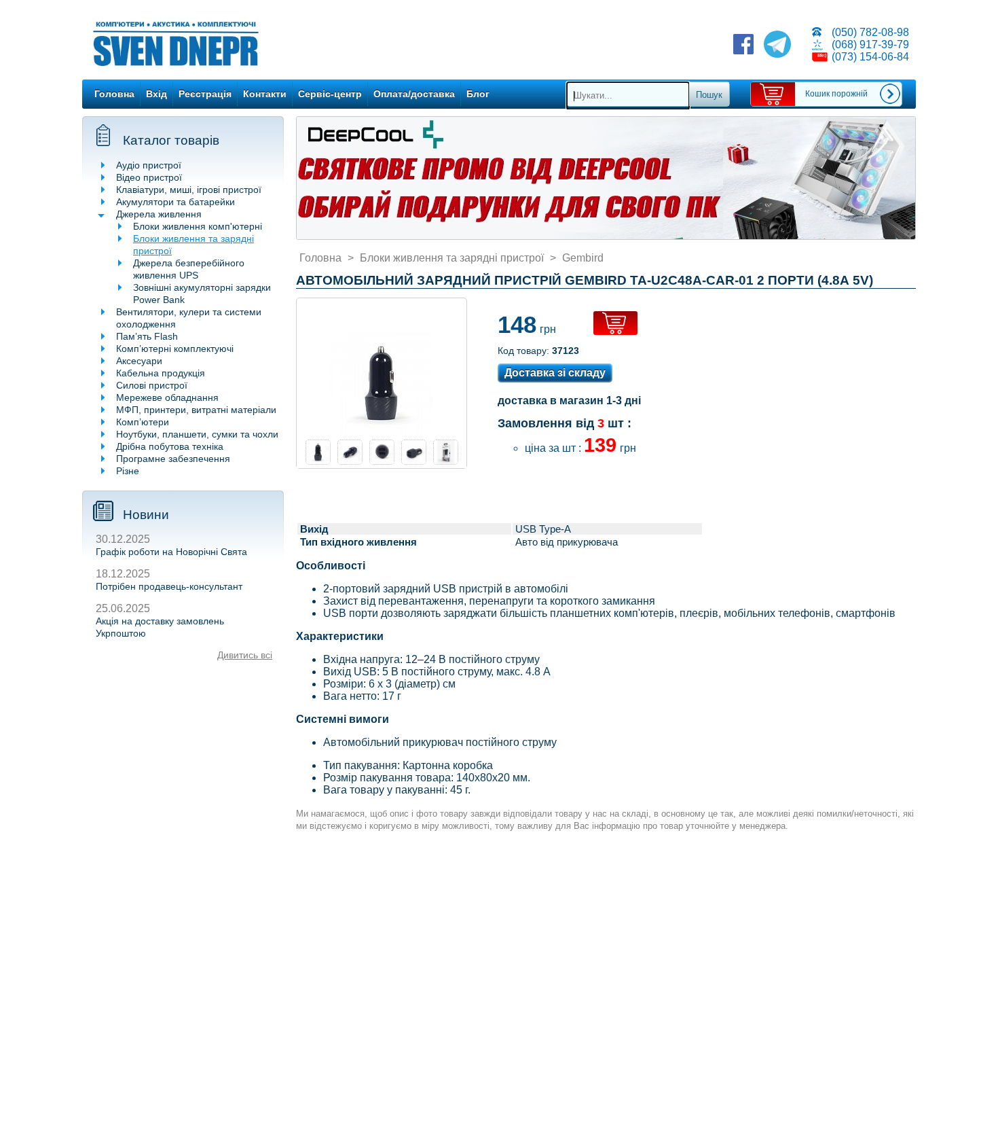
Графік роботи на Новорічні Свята (171, 551)
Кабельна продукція (160, 373)
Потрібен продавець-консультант (169, 586)
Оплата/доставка (414, 93)
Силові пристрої (151, 385)
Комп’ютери (142, 421)
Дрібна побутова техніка (169, 446)
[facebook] (743, 45)
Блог (477, 93)
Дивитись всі (244, 655)
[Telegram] (777, 45)
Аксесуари (139, 360)
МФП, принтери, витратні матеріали (196, 409)
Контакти (265, 93)
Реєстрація (205, 93)
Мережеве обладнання (167, 397)
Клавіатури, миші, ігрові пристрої (188, 189)
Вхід (156, 93)
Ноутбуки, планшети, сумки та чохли (197, 434)
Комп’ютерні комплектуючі (175, 348)
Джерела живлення (159, 214)
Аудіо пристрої (148, 165)
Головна (114, 93)
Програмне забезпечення (173, 458)
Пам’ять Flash (147, 336)
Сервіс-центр (330, 93)
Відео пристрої (149, 177)
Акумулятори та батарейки (175, 201)
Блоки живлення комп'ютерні (197, 226)
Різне (127, 470)
